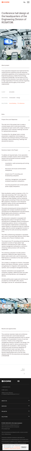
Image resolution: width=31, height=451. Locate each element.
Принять (24, 447)
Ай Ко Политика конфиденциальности (10, 424)
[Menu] (28, 2)
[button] (2, 306)
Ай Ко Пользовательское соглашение (10, 426)
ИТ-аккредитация (6, 428)
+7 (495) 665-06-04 (6, 386)
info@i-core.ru (5, 389)
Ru (24, 2)
